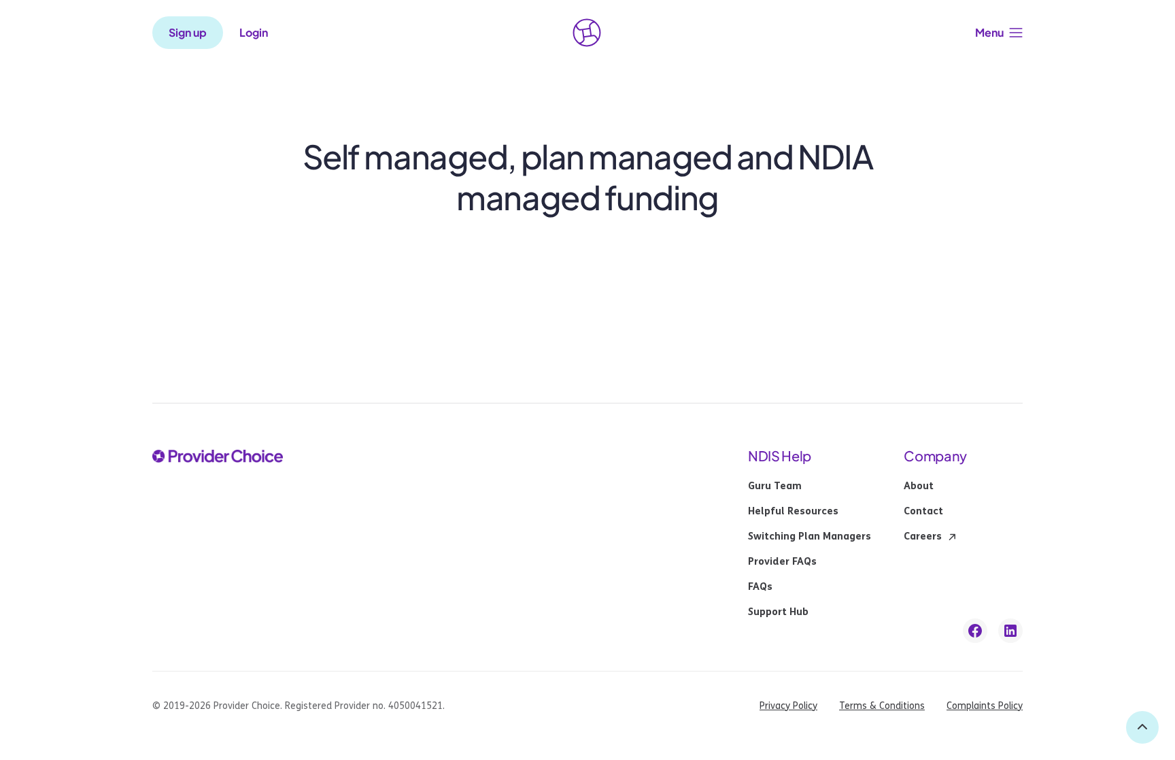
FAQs (760, 587)
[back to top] (1142, 727)
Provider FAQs (782, 562)
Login (253, 32)
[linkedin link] (1010, 630)
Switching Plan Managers (809, 536)
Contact (923, 511)
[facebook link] (975, 630)
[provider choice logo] (587, 32)
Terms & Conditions (882, 706)
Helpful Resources (793, 511)
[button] (999, 32)
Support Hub (778, 612)
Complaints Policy (985, 706)
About (919, 486)
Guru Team (775, 486)
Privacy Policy (788, 706)
